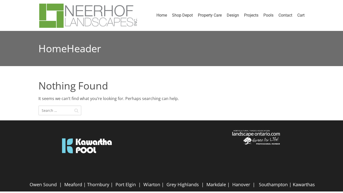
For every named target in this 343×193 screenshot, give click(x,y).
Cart (301, 15)
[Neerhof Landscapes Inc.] (90, 15)
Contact (285, 15)
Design (233, 15)
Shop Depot (182, 15)
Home (161, 15)
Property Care (210, 15)
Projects (251, 15)
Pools (268, 15)
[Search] (76, 111)
